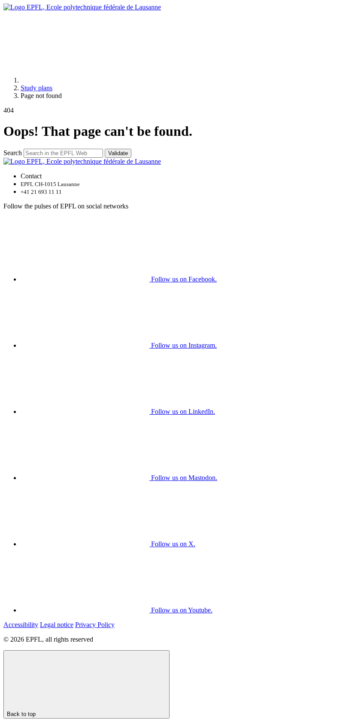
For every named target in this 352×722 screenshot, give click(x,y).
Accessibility (20, 624)
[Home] (85, 80)
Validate (118, 153)
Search (12, 152)
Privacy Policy (95, 624)
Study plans (36, 88)
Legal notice (56, 624)
